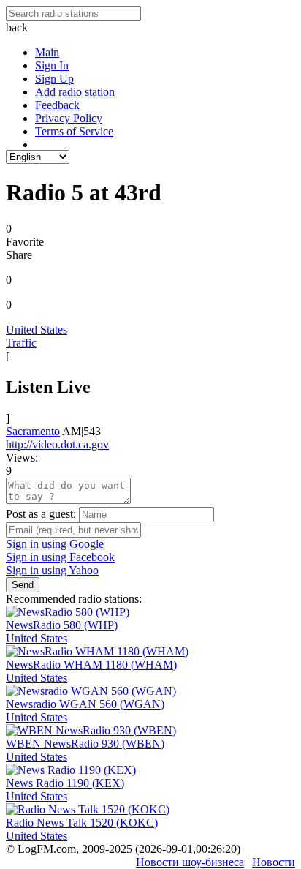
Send (23, 584)
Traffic (21, 342)
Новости (273, 862)
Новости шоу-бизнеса (190, 862)
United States (36, 329)
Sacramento (33, 431)
